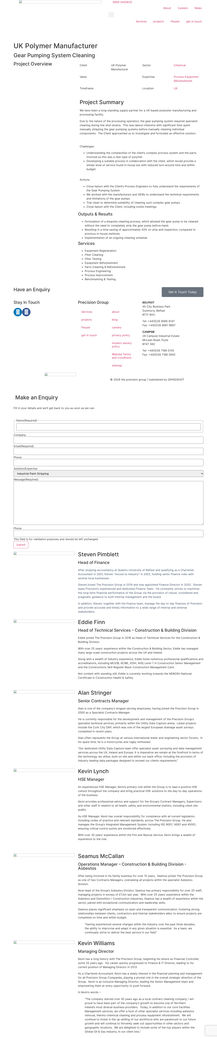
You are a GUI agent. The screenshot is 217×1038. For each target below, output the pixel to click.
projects (158, 21)
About (167, 8)
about (115, 311)
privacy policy (121, 335)
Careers (183, 8)
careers (116, 327)
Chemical (180, 65)
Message (26, 479)
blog (115, 319)
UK (175, 88)
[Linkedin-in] (18, 312)
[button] (111, 14)
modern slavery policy (122, 344)
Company (20, 435)
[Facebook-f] (26, 312)
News (198, 8)
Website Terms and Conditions (121, 356)
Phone (18, 457)
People (175, 21)
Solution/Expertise (25, 468)
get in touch (194, 21)
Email (24, 446)
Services (141, 21)
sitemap (117, 365)
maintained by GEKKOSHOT (166, 379)
